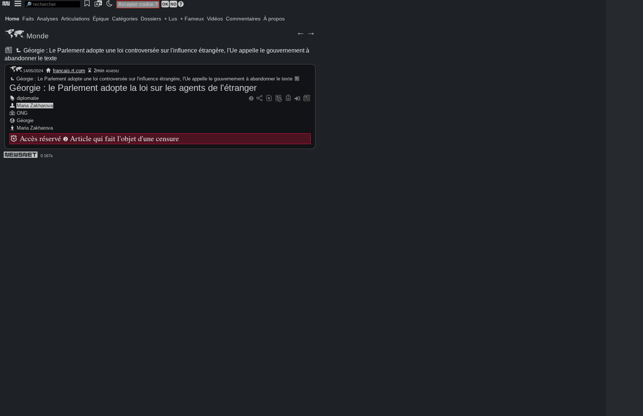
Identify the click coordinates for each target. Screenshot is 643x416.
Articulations (75, 19)
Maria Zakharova (35, 105)
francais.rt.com (69, 70)
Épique (101, 19)
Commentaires (243, 19)
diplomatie (28, 98)
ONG (22, 113)
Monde (37, 36)
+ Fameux (192, 19)
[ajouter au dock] (297, 98)
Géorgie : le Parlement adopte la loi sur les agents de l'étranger (133, 88)
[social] (259, 98)
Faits (28, 19)
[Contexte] (279, 98)
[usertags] (269, 98)
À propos (274, 19)
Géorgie (25, 120)
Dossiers (151, 19)
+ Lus (170, 19)
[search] (52, 4)
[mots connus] (288, 98)
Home (12, 19)
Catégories (125, 19)
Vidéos (215, 19)
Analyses (47, 19)
